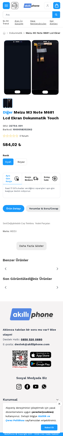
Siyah (8, 161)
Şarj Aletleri (54, 22)
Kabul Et (49, 427)
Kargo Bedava (29, 178)
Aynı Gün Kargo (9, 179)
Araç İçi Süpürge (19, 22)
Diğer (8, 112)
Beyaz (21, 161)
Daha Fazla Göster (31, 246)
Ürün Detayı (13, 208)
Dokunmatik (15, 33)
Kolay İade (47, 178)
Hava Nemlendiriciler (38, 22)
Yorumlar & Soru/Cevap (43, 208)
